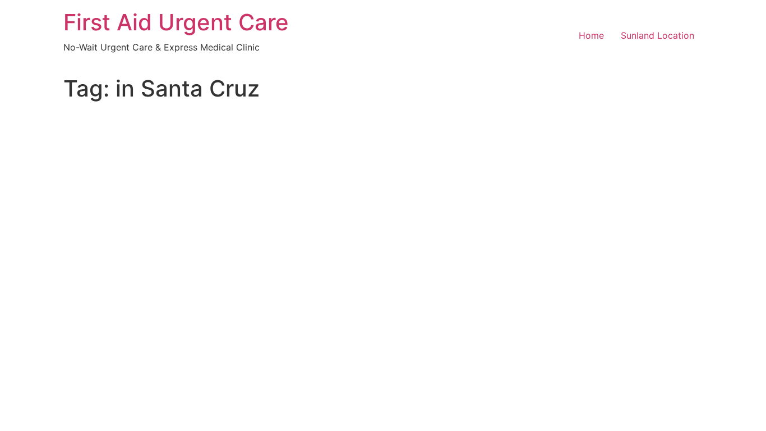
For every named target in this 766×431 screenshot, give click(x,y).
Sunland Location (657, 35)
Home (591, 35)
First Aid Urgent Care (176, 22)
